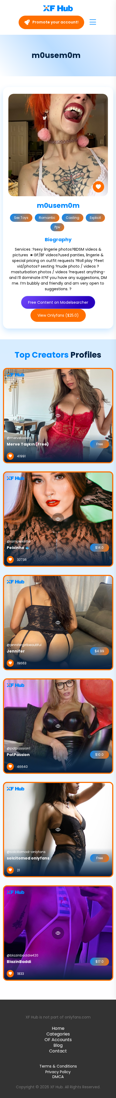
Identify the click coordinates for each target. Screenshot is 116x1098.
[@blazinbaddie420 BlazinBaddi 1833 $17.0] (58, 932)
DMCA (58, 1077)
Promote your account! (55, 22)
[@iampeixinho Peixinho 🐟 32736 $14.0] (58, 519)
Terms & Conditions (58, 1066)
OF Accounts (58, 1040)
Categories (58, 1034)
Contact (58, 1051)
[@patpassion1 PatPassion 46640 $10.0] (58, 725)
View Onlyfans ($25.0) (58, 315)
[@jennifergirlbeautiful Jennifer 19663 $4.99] (58, 622)
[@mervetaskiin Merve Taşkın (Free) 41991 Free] (58, 415)
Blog (58, 1045)
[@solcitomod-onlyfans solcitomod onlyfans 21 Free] (58, 829)
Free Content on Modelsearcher (58, 302)
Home (58, 1028)
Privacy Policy (58, 1072)
